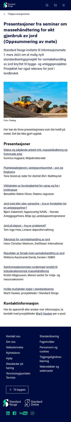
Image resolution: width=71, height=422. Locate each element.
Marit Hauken (44, 313)
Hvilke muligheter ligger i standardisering (29, 289)
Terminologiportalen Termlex (18, 375)
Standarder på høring (14, 366)
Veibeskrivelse (14, 347)
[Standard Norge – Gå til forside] (9, 5)
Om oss (11, 341)
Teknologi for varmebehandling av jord (27, 239)
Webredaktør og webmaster (49, 368)
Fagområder (47, 341)
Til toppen (19, 389)
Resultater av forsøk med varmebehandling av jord (34, 253)
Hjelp (9, 358)
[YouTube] (23, 413)
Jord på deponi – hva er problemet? (25, 225)
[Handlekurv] (55, 5)
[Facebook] (14, 413)
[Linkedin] (8, 413)
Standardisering (49, 336)
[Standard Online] (33, 403)
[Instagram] (32, 413)
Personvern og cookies (48, 349)
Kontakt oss (13, 336)
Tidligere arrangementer (18, 14)
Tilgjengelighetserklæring (51, 359)
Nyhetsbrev (13, 353)
